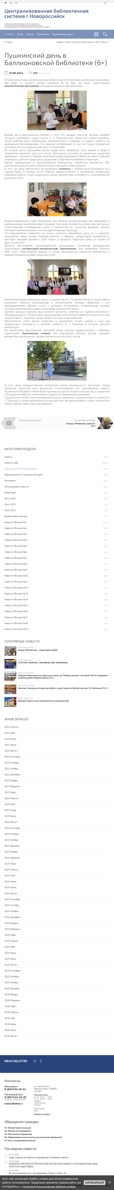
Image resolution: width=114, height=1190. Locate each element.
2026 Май (9, 1018)
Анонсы (8, 456)
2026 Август (11, 1035)
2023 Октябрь (11, 833)
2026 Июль (10, 1030)
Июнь (104, 42)
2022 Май (9, 732)
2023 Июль (10, 816)
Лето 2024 (10, 510)
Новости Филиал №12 (16, 587)
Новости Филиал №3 (15, 534)
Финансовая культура (15, 516)
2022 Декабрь (12, 774)
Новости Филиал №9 (15, 569)
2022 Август (11, 750)
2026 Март (10, 1006)
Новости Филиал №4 (15, 539)
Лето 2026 (10, 498)
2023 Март (10, 792)
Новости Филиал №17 (16, 617)
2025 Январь (11, 923)
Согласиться (94, 1182)
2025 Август (11, 964)
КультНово (10, 492)
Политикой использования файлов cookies (49, 1186)
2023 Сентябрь (12, 828)
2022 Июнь (10, 738)
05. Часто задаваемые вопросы (20, 1140)
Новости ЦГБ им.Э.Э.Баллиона (20, 468)
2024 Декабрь (12, 917)
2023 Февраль (12, 786)
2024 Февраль (12, 857)
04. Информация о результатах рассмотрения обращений (33, 1137)
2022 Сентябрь (12, 756)
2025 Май (9, 946)
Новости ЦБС (11, 462)
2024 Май (9, 875)
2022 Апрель (11, 726)
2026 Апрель (11, 1012)
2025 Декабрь (12, 988)
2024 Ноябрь (11, 911)
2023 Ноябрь (11, 839)
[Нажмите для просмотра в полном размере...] (57, 109)
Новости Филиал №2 (15, 528)
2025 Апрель (11, 940)
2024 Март (10, 863)
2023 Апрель (11, 798)
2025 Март (10, 934)
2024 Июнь (10, 881)
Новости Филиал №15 (16, 605)
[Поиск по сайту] (105, 34)
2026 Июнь (10, 1024)
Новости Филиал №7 (15, 557)
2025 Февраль (12, 929)
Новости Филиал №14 (16, 599)
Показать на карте (42, 1114)
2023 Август (11, 821)
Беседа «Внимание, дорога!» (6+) (80, 424)
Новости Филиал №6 (15, 551)
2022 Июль (10, 744)
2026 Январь (11, 994)
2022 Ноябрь (11, 768)
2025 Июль (10, 958)
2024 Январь (11, 851)
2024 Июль (10, 887)
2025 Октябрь (11, 976)
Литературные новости (16, 486)
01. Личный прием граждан (17, 1127)
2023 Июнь (10, 810)
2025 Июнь (10, 952)
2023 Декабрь (12, 845)
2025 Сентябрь (12, 970)
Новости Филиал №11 (15, 581)
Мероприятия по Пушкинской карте (23, 474)
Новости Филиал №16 (16, 611)
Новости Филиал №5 (15, 545)
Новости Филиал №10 (16, 575)
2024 (97, 42)
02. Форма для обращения (17, 1130)
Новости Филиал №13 (16, 593)
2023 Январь (11, 780)
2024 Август (11, 893)
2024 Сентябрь (12, 899)
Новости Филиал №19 (16, 629)
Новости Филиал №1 (15, 522)
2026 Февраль (12, 1000)
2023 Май (9, 804)
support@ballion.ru (13, 1103)
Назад (9, 42)
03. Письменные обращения (18, 1134)
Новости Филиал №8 (15, 563)
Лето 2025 (10, 504)
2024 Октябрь (11, 905)
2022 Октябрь (11, 762)
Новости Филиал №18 (16, 623)
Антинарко (10, 480)
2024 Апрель (11, 869)
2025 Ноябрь (11, 982)
